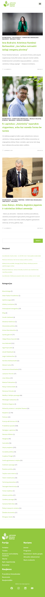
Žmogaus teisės (15, 39)
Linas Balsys (6, 201)
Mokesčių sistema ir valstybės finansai (14, 408)
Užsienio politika (7, 495)
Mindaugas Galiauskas (9, 399)
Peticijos (5, 417)
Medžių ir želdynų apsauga (10, 395)
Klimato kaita (6, 365)
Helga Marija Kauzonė (9, 339)
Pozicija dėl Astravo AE (9, 421)
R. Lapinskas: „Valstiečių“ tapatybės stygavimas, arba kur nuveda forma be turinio (22, 127)
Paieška (4, 237)
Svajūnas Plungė (7, 456)
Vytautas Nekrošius (8, 503)
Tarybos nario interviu (9, 473)
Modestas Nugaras (8, 404)
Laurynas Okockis (8, 373)
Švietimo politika (7, 469)
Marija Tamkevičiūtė (8, 386)
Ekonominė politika (8, 326)
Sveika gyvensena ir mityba (11, 460)
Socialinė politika (7, 451)
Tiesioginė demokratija (9, 486)
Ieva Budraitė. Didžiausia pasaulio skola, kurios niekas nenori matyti (21, 276)
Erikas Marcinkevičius (9, 330)
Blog (3, 313)
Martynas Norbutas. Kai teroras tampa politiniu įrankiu (17, 260)
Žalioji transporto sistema (10, 508)
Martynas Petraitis (8, 391)
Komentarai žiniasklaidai (30, 38)
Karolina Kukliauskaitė (9, 360)
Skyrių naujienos (7, 447)
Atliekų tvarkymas (18, 200)
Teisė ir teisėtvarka (8, 477)
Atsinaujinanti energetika (10, 308)
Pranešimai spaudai (8, 425)
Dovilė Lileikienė (7, 317)
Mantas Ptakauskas (8, 382)
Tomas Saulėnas (7, 490)
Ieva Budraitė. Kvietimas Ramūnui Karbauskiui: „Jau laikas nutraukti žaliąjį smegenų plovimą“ (19, 46)
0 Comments (7, 69)
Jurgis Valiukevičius (8, 356)
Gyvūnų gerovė (7, 334)
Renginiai (5, 438)
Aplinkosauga (6, 38)
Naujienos (5, 39)
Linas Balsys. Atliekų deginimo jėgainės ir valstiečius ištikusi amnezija (22, 207)
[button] (40, 4)
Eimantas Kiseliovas (8, 321)
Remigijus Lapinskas (23, 120)
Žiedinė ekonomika (8, 512)
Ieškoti (38, 241)
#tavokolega (6, 291)
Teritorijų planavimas (9, 482)
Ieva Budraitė (16, 38)
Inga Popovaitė (7, 347)
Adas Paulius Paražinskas (10, 295)
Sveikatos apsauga (8, 464)
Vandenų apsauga (8, 499)
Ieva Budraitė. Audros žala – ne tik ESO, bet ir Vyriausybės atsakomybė (21, 256)
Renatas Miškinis (7, 434)
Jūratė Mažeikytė (7, 352)
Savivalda (5, 443)
